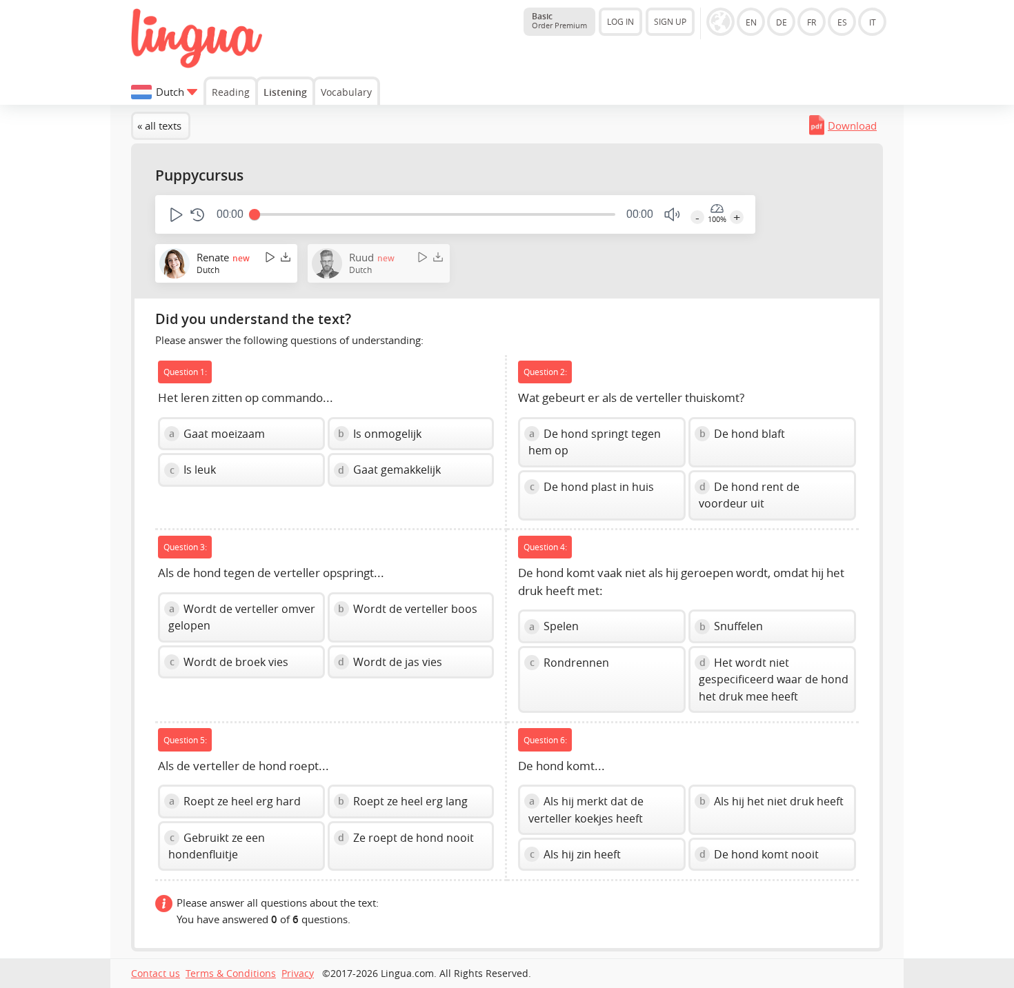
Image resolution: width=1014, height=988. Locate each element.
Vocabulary (346, 92)
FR (811, 22)
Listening (285, 92)
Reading (231, 92)
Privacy (297, 973)
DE (781, 22)
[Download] (285, 256)
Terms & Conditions (231, 973)
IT (872, 22)
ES (842, 22)
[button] (174, 214)
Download (852, 125)
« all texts (159, 125)
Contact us (155, 973)
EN (751, 22)
